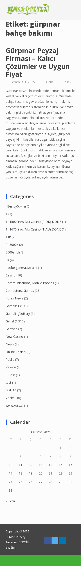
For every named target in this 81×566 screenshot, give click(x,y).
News (10, 344)
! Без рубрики (16, 206)
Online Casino (16, 352)
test (8, 382)
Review (11, 367)
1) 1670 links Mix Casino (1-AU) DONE (33, 229)
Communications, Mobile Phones (30, 283)
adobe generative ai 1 (21, 267)
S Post (10, 375)
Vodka (10, 398)
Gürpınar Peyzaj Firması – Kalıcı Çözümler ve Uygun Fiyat (38, 62)
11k (8, 237)
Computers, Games (20, 290)
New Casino (14, 336)
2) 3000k (12, 244)
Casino (11, 275)
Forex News (14, 298)
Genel (50, 82)
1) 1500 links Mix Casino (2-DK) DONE (33, 221)
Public (10, 359)
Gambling (12, 306)
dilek (68, 82)
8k (7, 260)
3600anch (13, 252)
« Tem (10, 501)
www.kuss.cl (14, 405)
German (11, 329)
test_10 (11, 390)
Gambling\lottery (18, 313)
